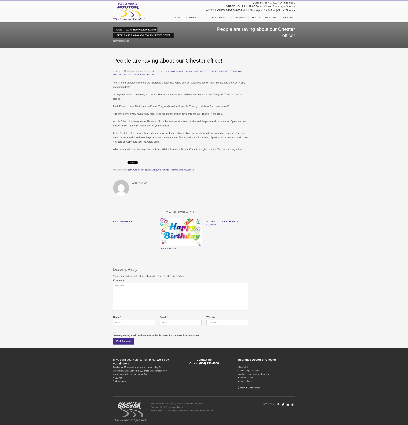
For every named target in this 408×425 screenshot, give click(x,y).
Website (210, 317)
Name (117, 317)
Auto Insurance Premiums (180, 71)
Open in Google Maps (250, 388)
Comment (119, 280)
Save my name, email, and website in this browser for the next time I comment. (156, 335)
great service (176, 170)
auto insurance (140, 170)
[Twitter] (282, 404)
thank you (189, 170)
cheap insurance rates (158, 170)
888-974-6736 (234, 10)
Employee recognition (124, 75)
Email (164, 317)
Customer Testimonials (230, 71)
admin (119, 71)
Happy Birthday (168, 249)
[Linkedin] (287, 404)
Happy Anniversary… (124, 221)
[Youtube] (292, 404)
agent (129, 170)
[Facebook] (278, 404)
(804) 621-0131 (286, 2)
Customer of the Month (206, 71)
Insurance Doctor (146, 75)
